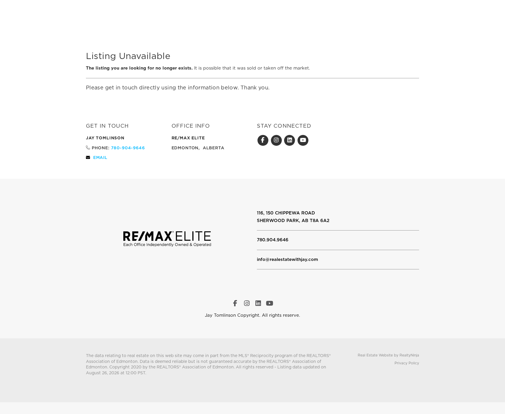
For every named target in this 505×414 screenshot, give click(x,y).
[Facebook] (263, 140)
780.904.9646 (272, 239)
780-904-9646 (128, 147)
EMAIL (100, 157)
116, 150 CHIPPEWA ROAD (286, 213)
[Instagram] (277, 140)
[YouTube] (303, 140)
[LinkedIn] (290, 140)
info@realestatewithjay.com (287, 259)
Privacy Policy (407, 363)
